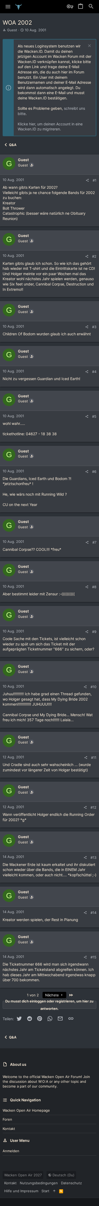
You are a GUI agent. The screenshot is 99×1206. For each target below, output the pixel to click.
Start (45, 1191)
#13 (93, 857)
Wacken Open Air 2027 (23, 1175)
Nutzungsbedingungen (39, 1183)
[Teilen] (87, 180)
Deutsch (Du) (62, 1175)
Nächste (52, 995)
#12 (93, 807)
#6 (94, 471)
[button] (8, 6)
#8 (94, 587)
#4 (94, 371)
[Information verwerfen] (89, 46)
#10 (93, 687)
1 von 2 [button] (33, 995)
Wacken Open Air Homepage (26, 1110)
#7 (94, 542)
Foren (7, 1119)
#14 (93, 912)
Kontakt (9, 1128)
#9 (94, 632)
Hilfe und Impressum (21, 1191)
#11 (93, 757)
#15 (93, 957)
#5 (94, 416)
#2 (94, 256)
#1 (94, 180)
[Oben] (54, 1191)
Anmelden (11, 1151)
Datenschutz (71, 1183)
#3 (94, 327)
